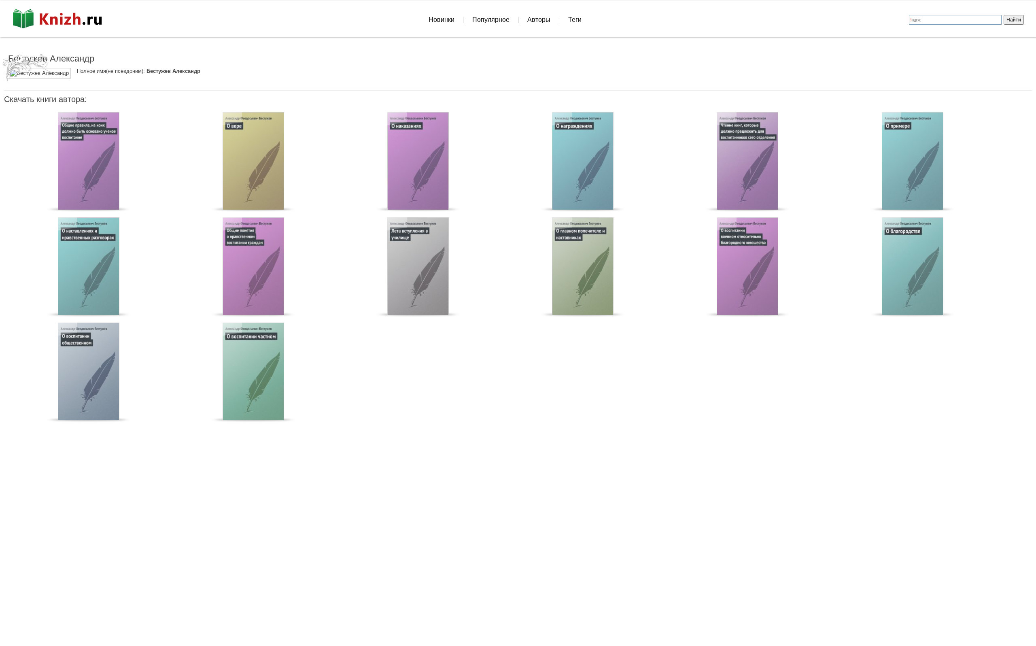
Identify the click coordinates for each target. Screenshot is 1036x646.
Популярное (491, 19)
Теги (575, 19)
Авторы (538, 19)
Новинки (441, 19)
